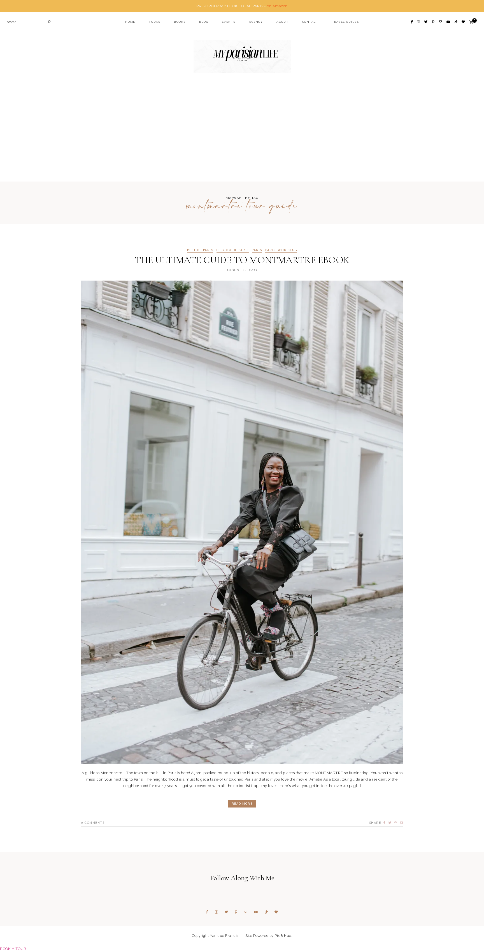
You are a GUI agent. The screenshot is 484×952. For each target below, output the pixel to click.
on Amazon (277, 6)
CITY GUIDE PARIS (233, 250)
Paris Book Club (281, 250)
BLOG (203, 21)
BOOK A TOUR (13, 948)
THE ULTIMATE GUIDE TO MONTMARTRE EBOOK (242, 260)
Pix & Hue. (283, 935)
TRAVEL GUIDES (345, 21)
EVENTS (229, 21)
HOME (130, 21)
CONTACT (310, 21)
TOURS (154, 21)
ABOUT (282, 21)
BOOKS (180, 21)
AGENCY (256, 21)
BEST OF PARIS (200, 250)
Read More (242, 803)
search (12, 22)
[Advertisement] (242, 138)
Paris (257, 250)
